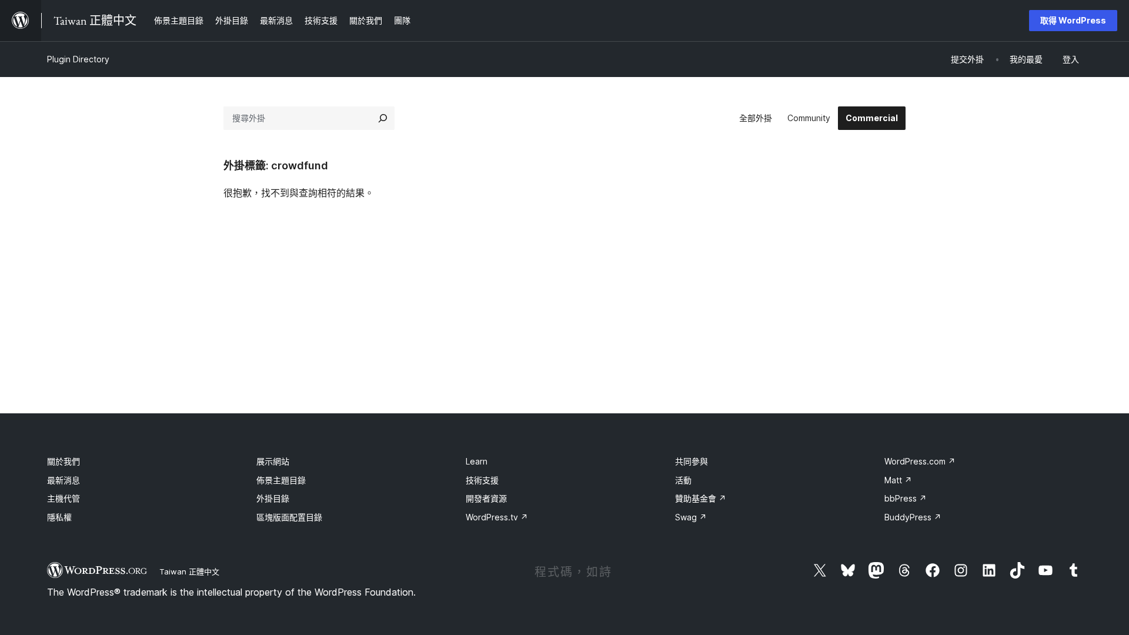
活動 (683, 480)
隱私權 (59, 517)
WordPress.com (920, 461)
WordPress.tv (497, 517)
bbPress (905, 498)
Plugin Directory (78, 59)
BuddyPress (912, 517)
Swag (691, 517)
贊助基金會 (700, 498)
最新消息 (63, 480)
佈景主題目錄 (281, 480)
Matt (898, 480)
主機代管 (63, 498)
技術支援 (482, 480)
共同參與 (691, 461)
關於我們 (63, 461)
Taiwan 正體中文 (189, 571)
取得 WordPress (1073, 20)
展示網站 (272, 461)
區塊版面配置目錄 (289, 517)
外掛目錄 (272, 498)
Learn (476, 461)
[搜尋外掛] (383, 118)
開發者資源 (486, 498)
